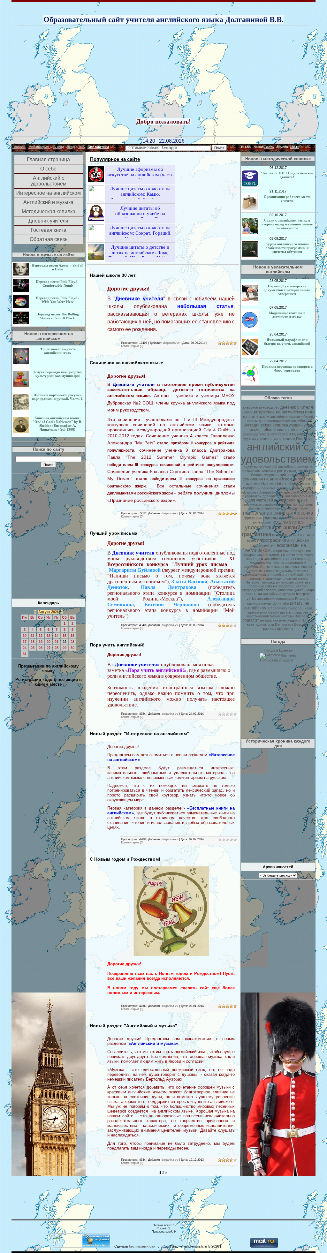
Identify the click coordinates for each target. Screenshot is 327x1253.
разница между (259, 603)
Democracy (284, 624)
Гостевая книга (48, 230)
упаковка (285, 590)
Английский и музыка (48, 202)
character (251, 620)
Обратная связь (48, 239)
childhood (306, 620)
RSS (81, 147)
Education (301, 624)
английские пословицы (275, 598)
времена (285, 628)
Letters (267, 429)
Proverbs (302, 598)
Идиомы (268, 483)
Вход (71, 147)
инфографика (271, 540)
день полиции (270, 421)
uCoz (165, 1246)
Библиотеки (98, 147)
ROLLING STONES (287, 522)
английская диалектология (287, 566)
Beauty (273, 612)
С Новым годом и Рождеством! (125, 859)
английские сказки (285, 417)
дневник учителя (296, 407)
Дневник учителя (48, 220)
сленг (270, 571)
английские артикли (279, 594)
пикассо (294, 608)
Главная (19, 147)
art (270, 608)
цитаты (299, 590)
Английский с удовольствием (48, 180)
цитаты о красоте (294, 612)
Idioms (282, 484)
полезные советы (262, 586)
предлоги (285, 586)
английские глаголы (280, 559)
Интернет (253, 582)
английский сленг (299, 575)
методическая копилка (266, 425)
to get (251, 540)
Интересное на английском (48, 193)
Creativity (280, 608)
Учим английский (295, 421)
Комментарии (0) (132, 346)
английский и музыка (286, 434)
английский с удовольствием (278, 453)
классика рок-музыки (279, 471)
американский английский (284, 475)
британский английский (277, 467)
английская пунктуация (279, 620)
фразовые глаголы (261, 518)
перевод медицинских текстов (280, 560)
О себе (48, 168)
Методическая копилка (48, 211)
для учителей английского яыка (288, 496)
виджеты (251, 467)
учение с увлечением (276, 438)
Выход (58, 147)
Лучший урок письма (113, 533)
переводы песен (295, 508)
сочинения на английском (267, 479)
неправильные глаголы (293, 534)
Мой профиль (39, 147)
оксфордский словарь (259, 590)
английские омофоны (260, 504)
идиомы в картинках (264, 508)
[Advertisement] (172, 72)
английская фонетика (293, 582)
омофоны (252, 488)
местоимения (258, 616)
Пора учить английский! (117, 644)
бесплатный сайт (143, 1246)
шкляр (246, 412)
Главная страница (48, 159)
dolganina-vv (171, 342)
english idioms (299, 484)
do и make (281, 603)
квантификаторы (260, 624)
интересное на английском (278, 412)
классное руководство (261, 407)
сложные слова (295, 578)
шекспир (300, 586)
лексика (268, 582)
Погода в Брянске (278, 650)
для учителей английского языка (278, 500)
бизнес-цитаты (282, 616)
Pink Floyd (304, 439)
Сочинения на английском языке (126, 362)
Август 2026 (48, 612)
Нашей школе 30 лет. (113, 275)
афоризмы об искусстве (291, 551)
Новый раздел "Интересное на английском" (139, 733)
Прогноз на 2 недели (276, 660)
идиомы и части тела (286, 555)
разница (269, 628)
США (258, 594)
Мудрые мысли (255, 555)
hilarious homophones (296, 504)
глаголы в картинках (265, 578)
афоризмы (256, 571)
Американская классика (278, 492)
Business (302, 616)
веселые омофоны (277, 488)
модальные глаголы (292, 571)
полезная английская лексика (278, 513)
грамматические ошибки (264, 575)
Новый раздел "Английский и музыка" (133, 1025)
